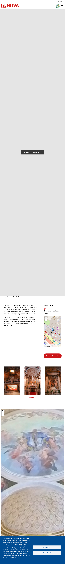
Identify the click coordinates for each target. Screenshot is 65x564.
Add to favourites (53, 356)
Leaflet (47, 345)
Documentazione (7, 560)
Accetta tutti (47, 552)
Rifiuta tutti (47, 547)
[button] (53, 329)
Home (2, 297)
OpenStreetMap (55, 345)
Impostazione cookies (20, 560)
